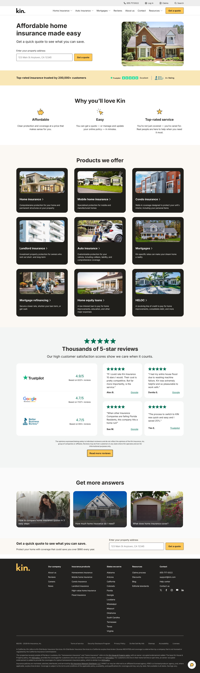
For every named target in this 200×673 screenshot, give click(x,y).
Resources (154, 10)
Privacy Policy (119, 643)
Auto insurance (83, 10)
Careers (51, 581)
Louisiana (111, 599)
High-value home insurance (84, 590)
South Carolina (113, 617)
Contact (142, 10)
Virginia (110, 631)
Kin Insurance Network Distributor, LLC (86, 664)
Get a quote (174, 10)
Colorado (111, 586)
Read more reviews (100, 453)
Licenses (176, 643)
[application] (191, 664)
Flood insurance (79, 595)
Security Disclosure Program (99, 643)
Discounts (136, 577)
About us (129, 10)
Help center (165, 581)
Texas (109, 626)
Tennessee (111, 622)
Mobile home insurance (82, 577)
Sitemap (151, 643)
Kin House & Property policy (119, 655)
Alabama (111, 572)
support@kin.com (168, 577)
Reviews (118, 10)
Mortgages (102, 10)
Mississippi (111, 604)
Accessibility (164, 643)
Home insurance (61, 10)
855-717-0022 (166, 572)
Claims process (139, 572)
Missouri (110, 608)
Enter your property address (30, 50)
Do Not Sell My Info (137, 643)
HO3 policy (105, 660)
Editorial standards (140, 586)
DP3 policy (110, 658)
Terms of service (77, 643)
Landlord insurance (80, 586)
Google (134, 392)
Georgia (110, 595)
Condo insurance (79, 581)
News (50, 586)
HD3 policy (36, 658)
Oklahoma (111, 613)
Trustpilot (175, 428)
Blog (134, 581)
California (111, 581)
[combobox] (44, 57)
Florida (110, 590)
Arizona (110, 577)
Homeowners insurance (82, 572)
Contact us (164, 586)
